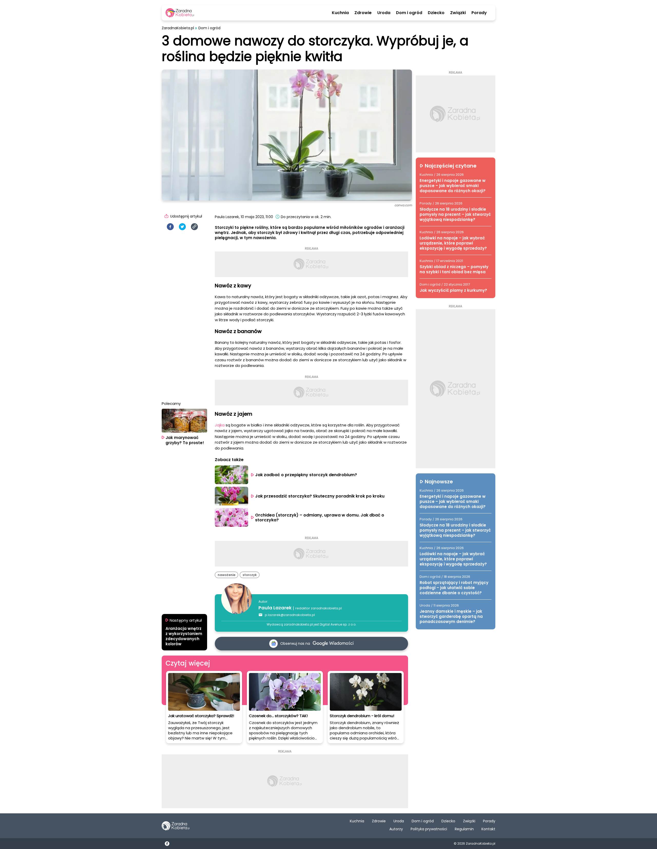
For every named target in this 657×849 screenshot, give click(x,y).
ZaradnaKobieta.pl (178, 28)
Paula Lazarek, (227, 216)
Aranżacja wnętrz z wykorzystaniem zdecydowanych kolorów (184, 636)
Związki (458, 12)
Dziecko (436, 12)
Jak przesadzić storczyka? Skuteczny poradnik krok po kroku (319, 496)
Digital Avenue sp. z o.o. (338, 624)
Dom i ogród (409, 12)
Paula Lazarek (275, 607)
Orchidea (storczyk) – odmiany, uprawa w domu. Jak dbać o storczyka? (320, 517)
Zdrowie (363, 12)
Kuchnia (340, 12)
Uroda (383, 12)
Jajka (220, 425)
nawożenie (226, 575)
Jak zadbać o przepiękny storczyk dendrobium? (306, 474)
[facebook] (170, 226)
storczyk (250, 575)
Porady (479, 12)
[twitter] (182, 226)
